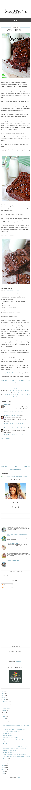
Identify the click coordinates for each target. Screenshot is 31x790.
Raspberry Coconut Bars (9, 752)
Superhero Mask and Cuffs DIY (10, 737)
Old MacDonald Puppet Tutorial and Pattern (16, 526)
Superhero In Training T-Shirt (10, 750)
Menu (15, 20)
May (4, 716)
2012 (3, 765)
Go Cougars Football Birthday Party (11, 731)
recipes (15, 396)
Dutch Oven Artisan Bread (12, 543)
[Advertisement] (15, 452)
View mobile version (15, 469)
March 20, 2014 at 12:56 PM (13, 423)
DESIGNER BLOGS (19, 788)
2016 (3, 695)
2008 (3, 773)
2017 (3, 693)
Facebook (15, 387)
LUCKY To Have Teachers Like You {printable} (14, 754)
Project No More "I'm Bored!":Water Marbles (16, 552)
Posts (4, 584)
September (6, 708)
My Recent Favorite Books (11, 415)
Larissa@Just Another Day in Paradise (15, 428)
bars (6, 394)
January (5, 760)
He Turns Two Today (8, 733)
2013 (3, 763)
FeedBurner (19, 661)
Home (15, 466)
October (5, 706)
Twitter (21, 387)
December (6, 701)
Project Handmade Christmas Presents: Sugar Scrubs (17, 535)
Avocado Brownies (7, 735)
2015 (3, 697)
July (4, 712)
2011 (3, 767)
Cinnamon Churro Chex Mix (13, 560)
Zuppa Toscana (7, 743)
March (5, 721)
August (5, 710)
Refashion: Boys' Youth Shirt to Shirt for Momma (14, 729)
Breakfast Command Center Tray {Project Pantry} (15, 746)
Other (16, 388)
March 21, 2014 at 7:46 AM (13, 434)
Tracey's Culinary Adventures (13, 290)
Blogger (18, 777)
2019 (3, 691)
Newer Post (4, 466)
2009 (3, 771)
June (4, 714)
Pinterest (27, 387)
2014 (3, 699)
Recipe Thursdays (25, 394)
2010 (3, 769)
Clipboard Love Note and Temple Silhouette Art (14, 748)
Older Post (27, 466)
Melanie (6, 404)
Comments (5, 587)
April (4, 718)
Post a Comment (5, 438)
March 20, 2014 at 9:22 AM (13, 411)
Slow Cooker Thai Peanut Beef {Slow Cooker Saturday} (16, 756)
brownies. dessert (14, 394)
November (6, 704)
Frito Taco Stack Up (8, 723)
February (5, 758)
